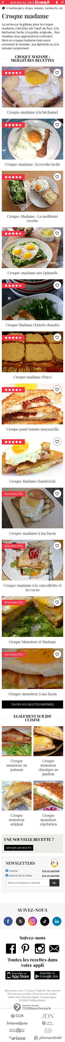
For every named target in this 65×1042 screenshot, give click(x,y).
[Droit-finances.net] (47, 1023)
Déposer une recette (18, 847)
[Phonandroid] (47, 1038)
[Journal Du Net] (47, 1016)
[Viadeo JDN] (47, 1030)
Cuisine (13, 870)
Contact (30, 990)
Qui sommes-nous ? (15, 990)
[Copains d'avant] (17, 1030)
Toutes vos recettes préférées (32, 704)
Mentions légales (30, 997)
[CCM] (17, 1016)
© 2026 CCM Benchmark (32, 1000)
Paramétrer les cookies (45, 994)
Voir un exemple (50, 870)
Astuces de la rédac (20, 875)
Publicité (41, 990)
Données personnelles (20, 994)
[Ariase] (17, 1038)
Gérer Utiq (14, 997)
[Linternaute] (17, 1023)
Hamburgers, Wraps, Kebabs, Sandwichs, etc (35, 8)
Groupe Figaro (49, 997)
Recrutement (53, 990)
